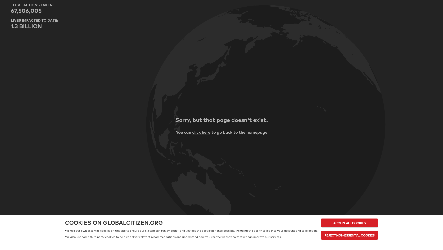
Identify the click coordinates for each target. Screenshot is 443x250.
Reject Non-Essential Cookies (349, 235)
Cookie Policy (350, 244)
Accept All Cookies (349, 223)
